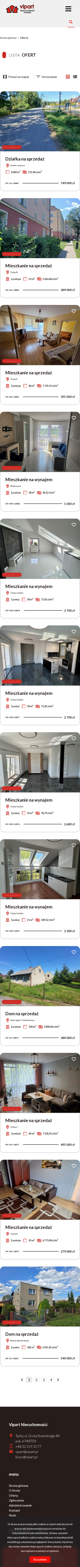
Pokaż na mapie (18, 77)
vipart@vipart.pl (27, 1452)
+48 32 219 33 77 (28, 1446)
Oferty (13, 1495)
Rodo (12, 1515)
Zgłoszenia (16, 1500)
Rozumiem (40, 1559)
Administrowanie (20, 1505)
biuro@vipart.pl (27, 1457)
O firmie (14, 1490)
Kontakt (14, 1510)
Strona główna (18, 1485)
